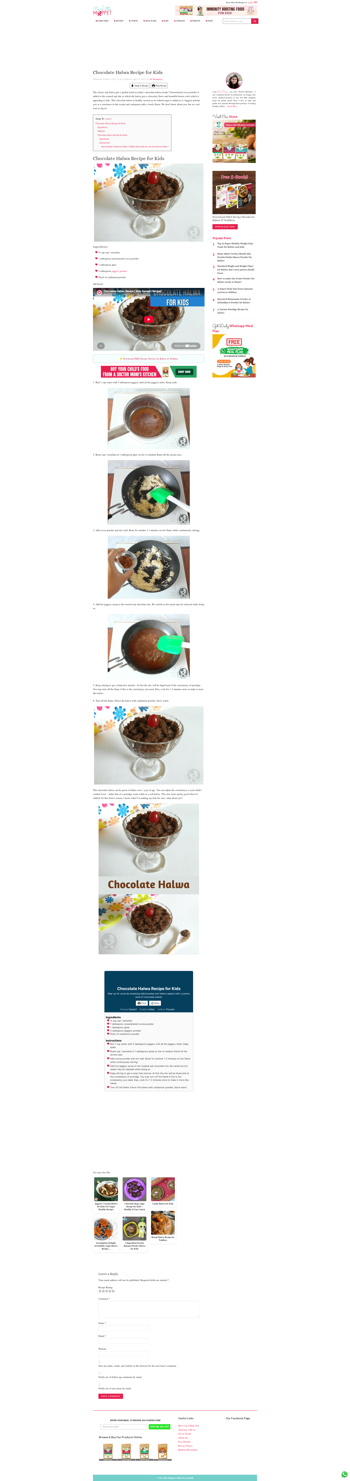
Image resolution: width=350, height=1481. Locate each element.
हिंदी (255, 2)
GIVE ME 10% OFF (159, 1427)
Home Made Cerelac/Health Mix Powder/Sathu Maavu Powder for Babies (234, 257)
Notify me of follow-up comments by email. (120, 1377)
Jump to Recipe (141, 85)
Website (102, 1348)
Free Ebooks (184, 1441)
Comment (104, 1298)
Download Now (225, 226)
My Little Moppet (106, 10)
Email (102, 1336)
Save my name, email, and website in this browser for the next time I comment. (137, 1365)
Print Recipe (161, 85)
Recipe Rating (105, 1287)
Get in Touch (184, 1433)
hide (108, 118)
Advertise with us (186, 1429)
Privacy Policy (185, 1445)
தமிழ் (250, 2)
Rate (156, 1003)
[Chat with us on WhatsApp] (344, 1475)
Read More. (232, 106)
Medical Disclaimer (188, 1449)
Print (143, 1003)
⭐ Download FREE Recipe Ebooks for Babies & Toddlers (148, 358)
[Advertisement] (175, 45)
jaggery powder (119, 271)
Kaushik (190, 1477)
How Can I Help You (188, 1425)
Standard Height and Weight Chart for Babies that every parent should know (235, 269)
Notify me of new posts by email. (115, 1388)
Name (102, 1323)
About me (183, 1437)
